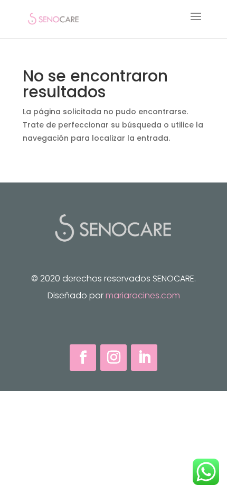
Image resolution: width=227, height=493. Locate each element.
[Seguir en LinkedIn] (144, 357)
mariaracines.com (143, 295)
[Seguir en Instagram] (113, 357)
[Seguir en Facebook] (83, 357)
